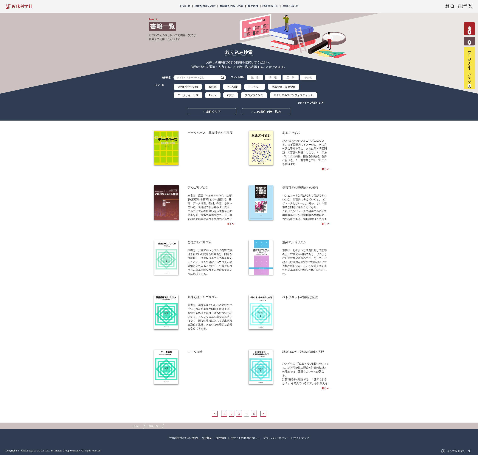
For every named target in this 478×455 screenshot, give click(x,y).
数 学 (255, 77)
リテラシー (254, 87)
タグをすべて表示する (309, 102)
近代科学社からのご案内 (183, 438)
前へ (215, 414)
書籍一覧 (153, 426)
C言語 (230, 95)
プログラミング (254, 95)
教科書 (212, 87)
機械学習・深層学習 (283, 87)
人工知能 (232, 87)
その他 (308, 77)
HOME (136, 426)
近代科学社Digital (188, 87)
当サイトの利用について (245, 438)
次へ (263, 414)
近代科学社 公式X (462, 6)
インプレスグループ (459, 451)
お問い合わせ (290, 6)
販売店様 (253, 6)
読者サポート (270, 6)
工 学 (290, 77)
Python (213, 95)
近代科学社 (19, 6)
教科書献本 (469, 38)
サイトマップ (301, 438)
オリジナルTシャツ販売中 (469, 65)
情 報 (273, 77)
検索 (222, 77)
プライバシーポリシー (276, 438)
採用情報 (221, 438)
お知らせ (185, 6)
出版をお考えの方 (205, 6)
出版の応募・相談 (469, 26)
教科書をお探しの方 (231, 6)
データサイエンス (188, 95)
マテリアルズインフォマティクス (293, 95)
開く (324, 169)
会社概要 (207, 438)
